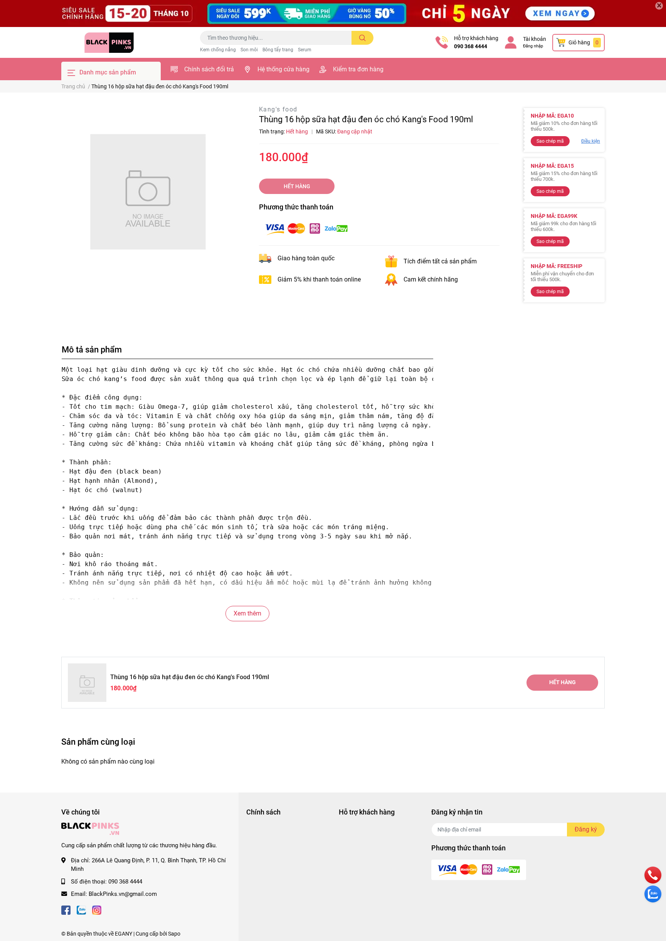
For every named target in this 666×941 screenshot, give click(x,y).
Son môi (249, 49)
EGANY (123, 934)
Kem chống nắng (218, 49)
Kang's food (278, 109)
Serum (304, 49)
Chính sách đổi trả (209, 69)
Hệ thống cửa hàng (283, 69)
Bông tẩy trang (277, 49)
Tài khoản (534, 39)
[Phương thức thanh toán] (306, 228)
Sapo (174, 934)
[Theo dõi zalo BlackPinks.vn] (81, 909)
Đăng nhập (533, 46)
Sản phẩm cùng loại (98, 742)
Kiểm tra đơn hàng (358, 69)
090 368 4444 (470, 46)
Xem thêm (247, 613)
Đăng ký (586, 829)
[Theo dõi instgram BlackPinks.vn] (96, 909)
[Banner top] (333, 13)
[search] (362, 38)
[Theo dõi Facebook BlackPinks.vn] (66, 909)
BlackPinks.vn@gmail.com (123, 893)
